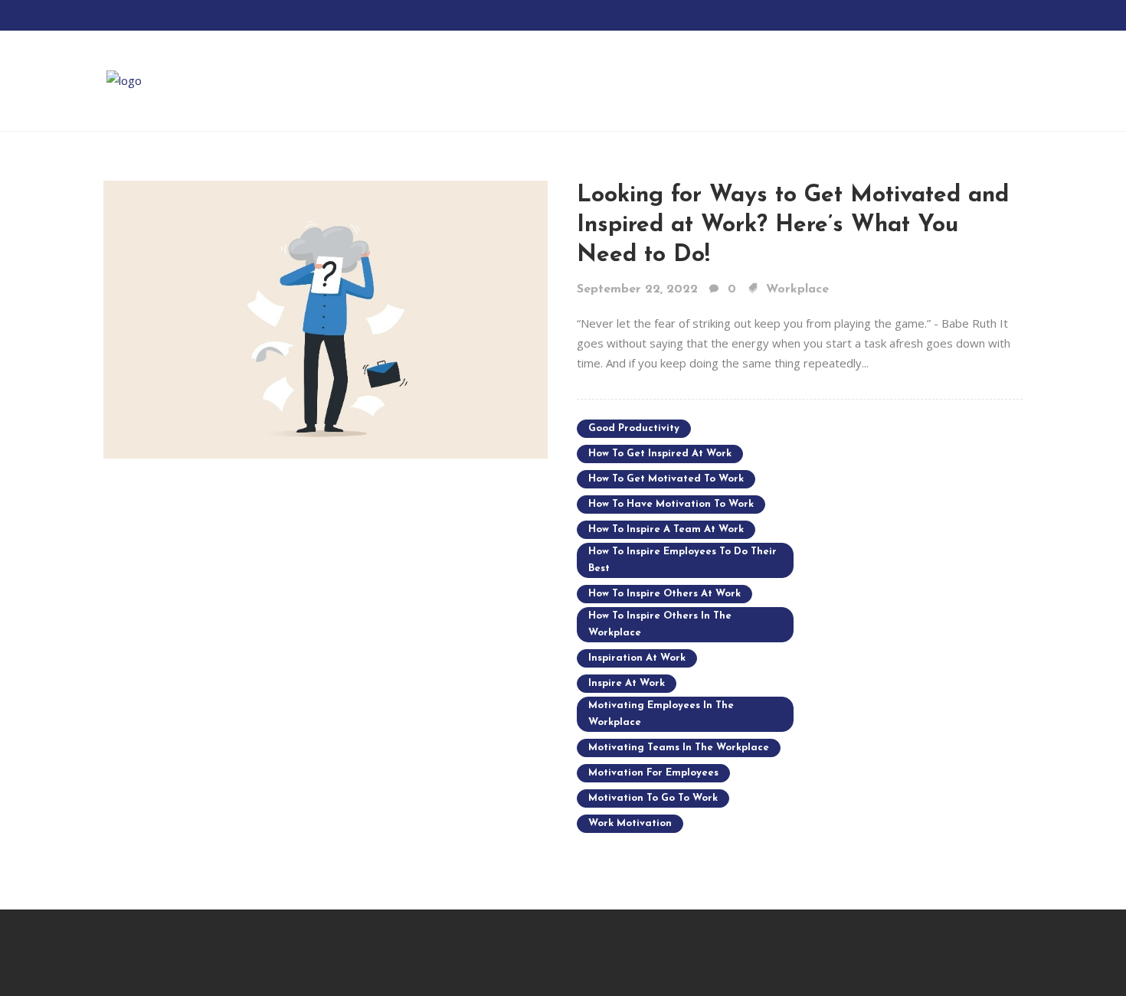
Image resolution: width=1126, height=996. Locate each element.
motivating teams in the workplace (678, 748)
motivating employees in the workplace (661, 713)
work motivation (630, 823)
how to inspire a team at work (666, 529)
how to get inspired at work (660, 454)
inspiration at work (637, 658)
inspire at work (626, 683)
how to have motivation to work (671, 504)
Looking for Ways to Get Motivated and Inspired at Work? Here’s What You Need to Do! (793, 225)
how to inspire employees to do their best (682, 560)
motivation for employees (653, 773)
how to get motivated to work (666, 479)
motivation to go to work (653, 798)
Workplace (797, 289)
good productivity (633, 428)
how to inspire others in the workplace (660, 624)
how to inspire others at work (664, 594)
